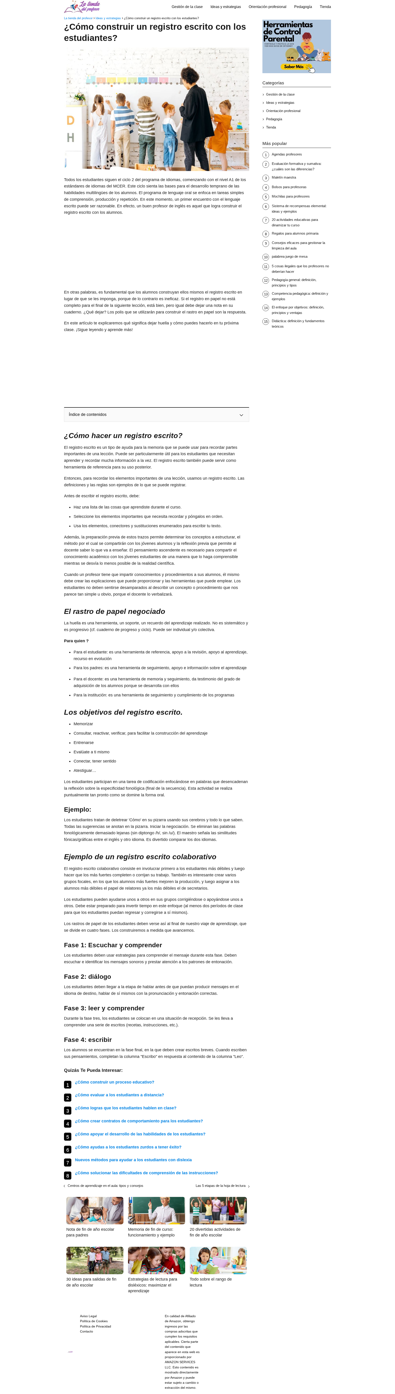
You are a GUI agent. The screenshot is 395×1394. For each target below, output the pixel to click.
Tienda (325, 7)
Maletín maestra (284, 177)
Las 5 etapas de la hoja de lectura (221, 1186)
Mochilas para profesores (291, 196)
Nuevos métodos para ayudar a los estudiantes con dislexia (133, 1160)
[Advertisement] (156, 252)
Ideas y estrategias (226, 7)
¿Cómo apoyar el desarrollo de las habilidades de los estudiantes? (140, 1134)
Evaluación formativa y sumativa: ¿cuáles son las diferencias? (296, 166)
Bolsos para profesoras (289, 187)
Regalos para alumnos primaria (295, 233)
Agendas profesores (287, 154)
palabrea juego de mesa (289, 256)
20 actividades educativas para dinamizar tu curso (295, 222)
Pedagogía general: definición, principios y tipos (294, 282)
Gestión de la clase (187, 7)
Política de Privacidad (95, 1326)
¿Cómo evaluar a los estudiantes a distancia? (119, 1095)
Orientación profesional (267, 7)
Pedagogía (303, 7)
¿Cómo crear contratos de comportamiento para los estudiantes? (139, 1121)
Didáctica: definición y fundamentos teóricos (298, 323)
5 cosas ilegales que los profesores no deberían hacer (300, 268)
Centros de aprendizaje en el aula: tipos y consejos (105, 1186)
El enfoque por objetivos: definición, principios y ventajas (298, 310)
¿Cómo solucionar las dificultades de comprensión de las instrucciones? (146, 1173)
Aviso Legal (88, 1316)
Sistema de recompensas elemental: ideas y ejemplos (299, 208)
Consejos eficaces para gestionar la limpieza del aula (298, 245)
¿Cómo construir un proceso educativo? (114, 1082)
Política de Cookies (94, 1321)
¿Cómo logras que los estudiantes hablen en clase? (125, 1108)
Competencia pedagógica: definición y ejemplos (300, 296)
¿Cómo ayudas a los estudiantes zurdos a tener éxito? (128, 1147)
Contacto (86, 1331)
